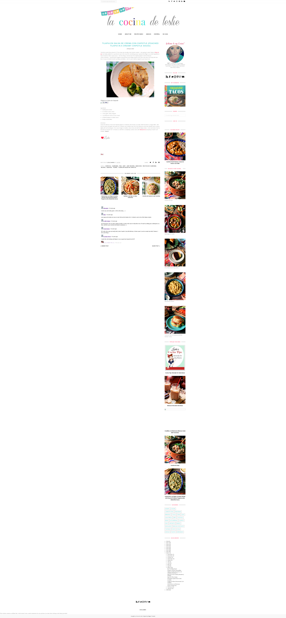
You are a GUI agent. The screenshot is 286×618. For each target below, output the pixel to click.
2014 (167, 547)
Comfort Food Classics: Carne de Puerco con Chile (175, 162)
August (169, 560)
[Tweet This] (150, 162)
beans (166, 520)
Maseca (178, 523)
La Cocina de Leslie (138, 616)
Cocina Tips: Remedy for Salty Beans (175, 373)
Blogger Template (151, 616)
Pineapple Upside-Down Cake (174, 578)
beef (175, 517)
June (169, 563)
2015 (167, 545)
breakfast (168, 514)
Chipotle (108, 166)
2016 (167, 544)
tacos (174, 514)
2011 (167, 551)
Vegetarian (178, 511)
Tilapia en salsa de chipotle (127, 167)
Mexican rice (143, 129)
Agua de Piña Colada (172, 577)
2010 (167, 553)
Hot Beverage (173, 520)
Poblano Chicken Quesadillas (174, 570)
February (170, 587)
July (168, 561)
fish (120, 166)
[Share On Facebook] (153, 162)
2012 (167, 550)
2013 (167, 548)
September (170, 558)
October (169, 557)
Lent (124, 166)
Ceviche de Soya (175, 465)
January (169, 588)
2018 (167, 541)
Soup (183, 514)
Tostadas (167, 529)
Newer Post (105, 246)
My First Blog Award (172, 568)
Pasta (173, 529)
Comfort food (169, 511)
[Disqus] (130, 224)
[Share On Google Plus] (156, 162)
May (169, 564)
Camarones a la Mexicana (173, 584)
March (169, 567)
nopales (167, 532)
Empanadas (180, 532)
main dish (139, 166)
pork (178, 514)
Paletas (173, 532)
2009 (167, 589)
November (170, 555)
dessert (167, 508)
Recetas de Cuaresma (149, 166)
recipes (103, 167)
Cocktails (180, 517)
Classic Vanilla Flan (172, 585)
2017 (167, 542)
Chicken (173, 508)
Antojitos (172, 523)
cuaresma (115, 166)
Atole (178, 529)
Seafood (109, 167)
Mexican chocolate (178, 526)
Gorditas (169, 580)
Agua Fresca (168, 517)
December (170, 554)
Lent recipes (131, 166)
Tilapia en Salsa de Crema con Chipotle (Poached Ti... (174, 572)
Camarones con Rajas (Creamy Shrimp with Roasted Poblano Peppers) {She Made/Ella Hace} (175, 498)
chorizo (181, 520)
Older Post (155, 246)
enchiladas (168, 526)
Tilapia (115, 167)
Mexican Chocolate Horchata (175, 405)
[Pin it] (159, 162)
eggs (166, 523)
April (169, 566)
